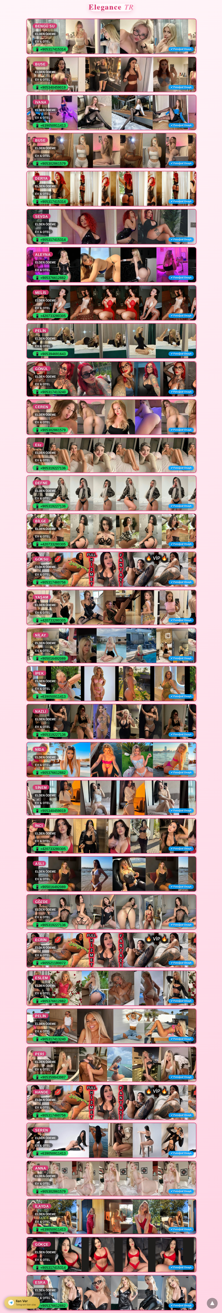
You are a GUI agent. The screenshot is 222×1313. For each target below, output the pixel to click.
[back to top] (212, 1303)
